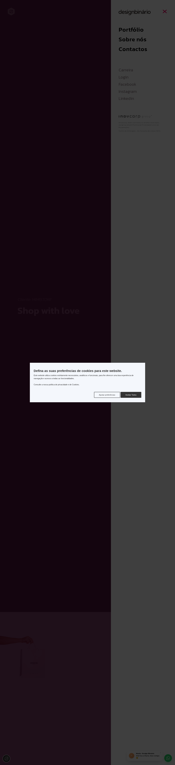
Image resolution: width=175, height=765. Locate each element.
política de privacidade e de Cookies (64, 384)
